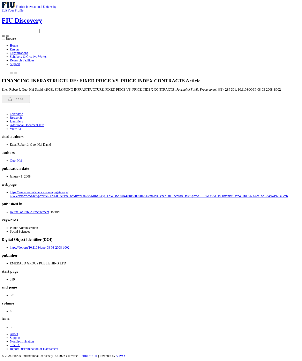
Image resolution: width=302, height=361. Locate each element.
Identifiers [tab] (16, 121)
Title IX (15, 345)
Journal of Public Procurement (29, 212)
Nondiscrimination (22, 341)
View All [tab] (16, 128)
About (14, 334)
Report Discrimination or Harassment (34, 349)
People (14, 49)
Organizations (19, 53)
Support (15, 64)
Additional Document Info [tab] (27, 125)
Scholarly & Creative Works (28, 56)
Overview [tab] (16, 114)
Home (14, 45)
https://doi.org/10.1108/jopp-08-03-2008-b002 (39, 247)
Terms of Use (89, 356)
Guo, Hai (16, 160)
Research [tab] (16, 117)
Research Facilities (22, 60)
